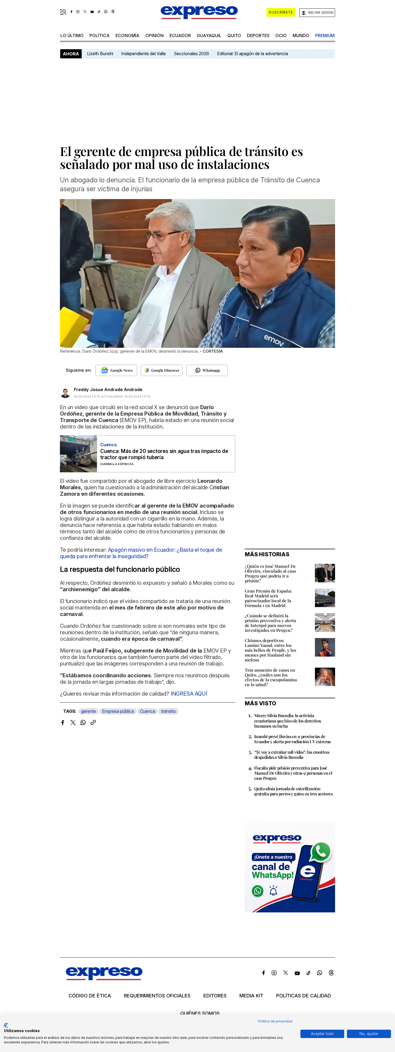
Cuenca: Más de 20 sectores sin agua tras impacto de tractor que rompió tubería (164, 454)
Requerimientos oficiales (157, 995)
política (99, 35)
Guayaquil (209, 35)
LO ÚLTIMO (72, 35)
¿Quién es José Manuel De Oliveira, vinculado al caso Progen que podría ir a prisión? (270, 573)
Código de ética (90, 995)
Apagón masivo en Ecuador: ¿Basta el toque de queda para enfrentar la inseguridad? (141, 553)
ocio (281, 35)
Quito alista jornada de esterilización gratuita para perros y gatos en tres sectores (293, 791)
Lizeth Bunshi (100, 53)
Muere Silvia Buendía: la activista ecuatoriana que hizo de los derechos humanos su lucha (287, 720)
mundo (301, 35)
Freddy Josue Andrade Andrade (108, 389)
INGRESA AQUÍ (188, 693)
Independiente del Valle (143, 53)
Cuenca (147, 711)
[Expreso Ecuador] (104, 978)
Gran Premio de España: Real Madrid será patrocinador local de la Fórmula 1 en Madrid (268, 598)
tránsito (168, 711)
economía (127, 35)
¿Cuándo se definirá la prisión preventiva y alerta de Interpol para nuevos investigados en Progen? (270, 623)
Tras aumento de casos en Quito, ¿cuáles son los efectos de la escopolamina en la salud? (271, 677)
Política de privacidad (275, 1021)
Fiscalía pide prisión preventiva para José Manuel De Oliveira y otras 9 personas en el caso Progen (293, 773)
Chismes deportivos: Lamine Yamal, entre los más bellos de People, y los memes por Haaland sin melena (270, 650)
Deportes (258, 35)
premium (325, 35)
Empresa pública (118, 711)
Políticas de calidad (303, 995)
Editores (215, 995)
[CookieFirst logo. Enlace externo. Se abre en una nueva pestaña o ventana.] (6, 1025)
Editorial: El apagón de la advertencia (252, 53)
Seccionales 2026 (191, 53)
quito (234, 35)
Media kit (251, 995)
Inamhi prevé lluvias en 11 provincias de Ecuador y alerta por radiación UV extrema (292, 739)
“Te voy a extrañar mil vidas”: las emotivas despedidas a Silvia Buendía (291, 754)
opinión (154, 35)
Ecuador (180, 35)
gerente (88, 711)
